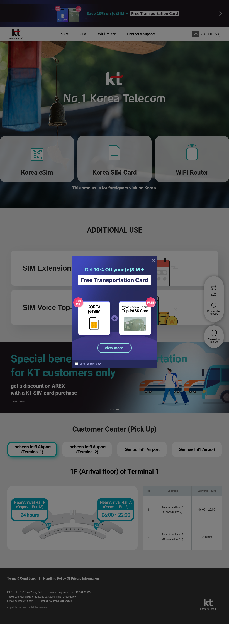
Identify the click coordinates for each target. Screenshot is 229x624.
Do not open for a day (90, 363)
